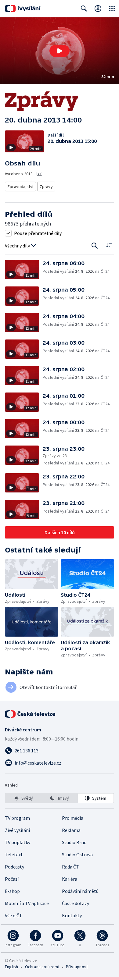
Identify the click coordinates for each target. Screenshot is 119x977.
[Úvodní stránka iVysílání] (23, 8)
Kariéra (69, 879)
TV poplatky (17, 842)
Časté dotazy (75, 903)
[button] (59, 50)
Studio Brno (74, 842)
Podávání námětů (80, 891)
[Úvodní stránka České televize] (30, 714)
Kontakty (72, 915)
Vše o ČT (13, 915)
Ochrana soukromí (42, 966)
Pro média (72, 818)
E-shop (12, 891)
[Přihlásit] (98, 8)
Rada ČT (70, 867)
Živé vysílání (17, 830)
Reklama (71, 830)
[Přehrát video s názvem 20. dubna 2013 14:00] (59, 51)
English (11, 966)
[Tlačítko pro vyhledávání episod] (95, 245)
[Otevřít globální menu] (112, 8)
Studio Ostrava (77, 854)
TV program (17, 818)
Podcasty (14, 867)
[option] (23, 798)
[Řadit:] (109, 245)
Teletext (14, 854)
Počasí (12, 879)
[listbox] (59, 798)
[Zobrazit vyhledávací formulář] (84, 8)
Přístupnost (77, 966)
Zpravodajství (20, 186)
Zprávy (46, 186)
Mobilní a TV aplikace (27, 903)
